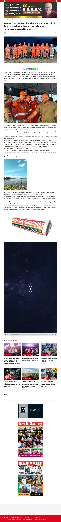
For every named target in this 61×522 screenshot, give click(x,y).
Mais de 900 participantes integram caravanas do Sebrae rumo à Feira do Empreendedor (30, 358)
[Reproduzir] (5, 334)
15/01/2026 (23, 32)
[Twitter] (27, 69)
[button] (30, 289)
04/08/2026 (44, 363)
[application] (30, 289)
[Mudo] (52, 334)
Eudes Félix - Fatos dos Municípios (14, 519)
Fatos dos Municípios (14, 32)
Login (13, 517)
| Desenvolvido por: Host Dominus (41, 519)
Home (5, 19)
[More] (36, 69)
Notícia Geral (10, 19)
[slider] (29, 334)
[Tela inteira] (55, 334)
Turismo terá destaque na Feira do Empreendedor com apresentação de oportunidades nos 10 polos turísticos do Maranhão (30, 384)
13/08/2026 (6, 365)
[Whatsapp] (33, 69)
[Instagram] (30, 69)
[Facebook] (24, 69)
